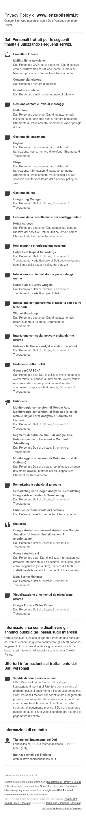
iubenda (8, 790)
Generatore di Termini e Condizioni (58, 786)
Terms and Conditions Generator (63, 802)
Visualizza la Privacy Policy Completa (62, 808)
